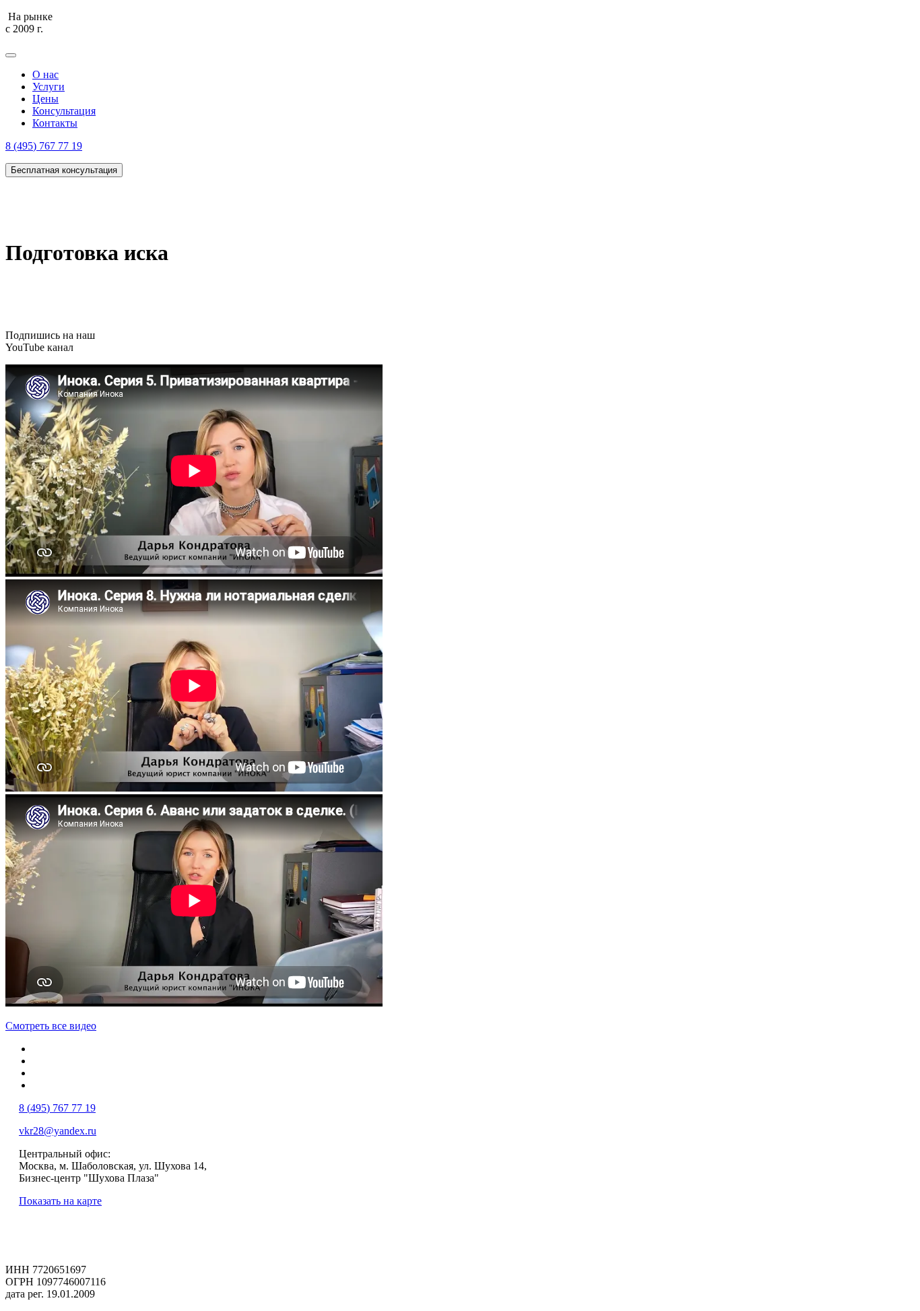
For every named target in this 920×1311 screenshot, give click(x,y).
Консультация (64, 111)
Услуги (48, 86)
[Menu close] (10, 55)
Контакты (54, 123)
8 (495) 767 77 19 (43, 146)
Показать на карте (60, 1201)
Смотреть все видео (50, 1025)
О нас (45, 74)
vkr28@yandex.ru (57, 1131)
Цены (45, 98)
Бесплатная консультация (64, 170)
